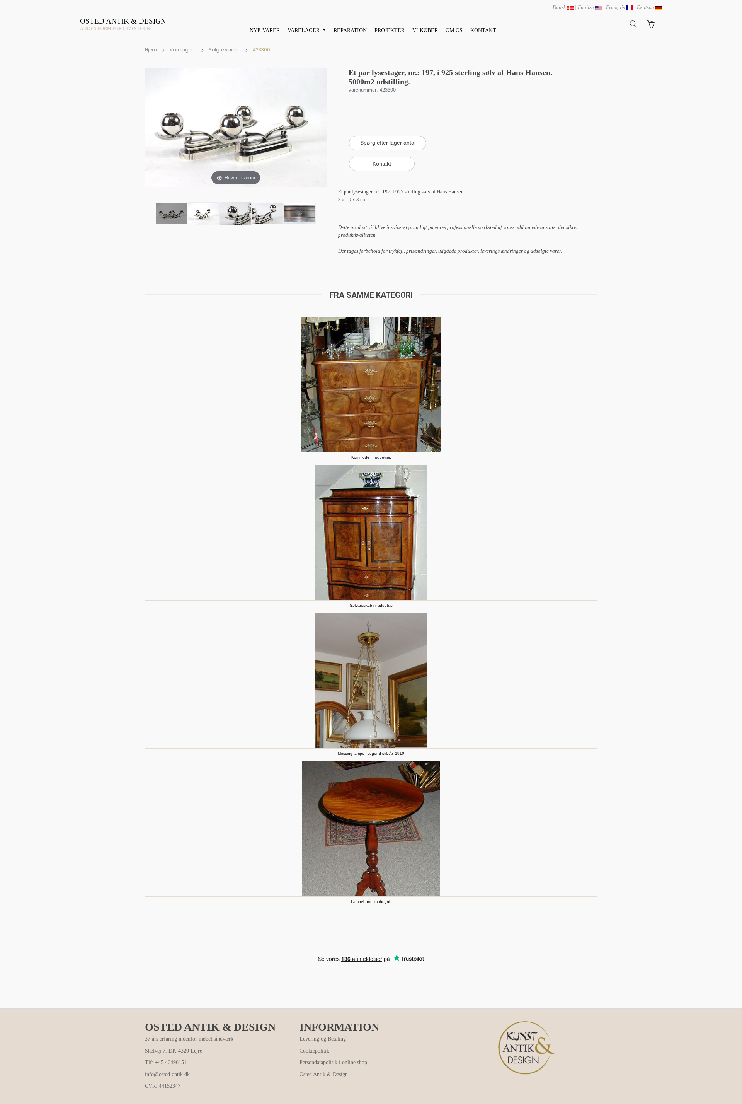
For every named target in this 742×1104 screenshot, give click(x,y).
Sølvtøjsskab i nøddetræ (371, 605)
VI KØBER (425, 30)
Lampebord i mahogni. (371, 901)
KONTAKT (483, 30)
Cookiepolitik (314, 1051)
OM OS (454, 30)
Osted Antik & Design (324, 1074)
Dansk (560, 7)
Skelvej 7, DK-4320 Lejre (173, 1051)
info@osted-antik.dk (167, 1074)
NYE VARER (265, 30)
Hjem (151, 49)
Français (616, 7)
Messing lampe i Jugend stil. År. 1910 (371, 753)
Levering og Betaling (323, 1039)
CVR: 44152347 (162, 1086)
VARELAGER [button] (304, 30)
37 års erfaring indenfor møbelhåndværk (189, 1039)
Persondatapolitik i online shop (333, 1062)
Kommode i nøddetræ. (371, 457)
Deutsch (646, 7)
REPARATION (350, 30)
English (586, 7)
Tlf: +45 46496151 (166, 1062)
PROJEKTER (389, 30)
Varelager (181, 49)
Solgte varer (223, 49)
